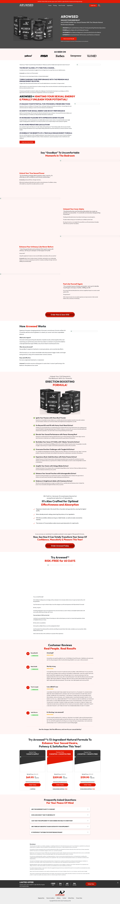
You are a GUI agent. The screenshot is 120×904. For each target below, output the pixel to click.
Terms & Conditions (50, 898)
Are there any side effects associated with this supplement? (50, 826)
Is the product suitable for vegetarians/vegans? (46, 832)
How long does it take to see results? (43, 815)
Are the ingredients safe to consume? (43, 809)
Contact (64, 898)
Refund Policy (71, 898)
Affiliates (58, 898)
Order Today (32, 785)
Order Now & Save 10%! (27, 142)
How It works (62, 5)
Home (49, 5)
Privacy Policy (79, 898)
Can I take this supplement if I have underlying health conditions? (52, 820)
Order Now (93, 5)
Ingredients (70, 5)
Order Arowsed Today (68, 38)
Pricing (55, 5)
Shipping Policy (41, 898)
